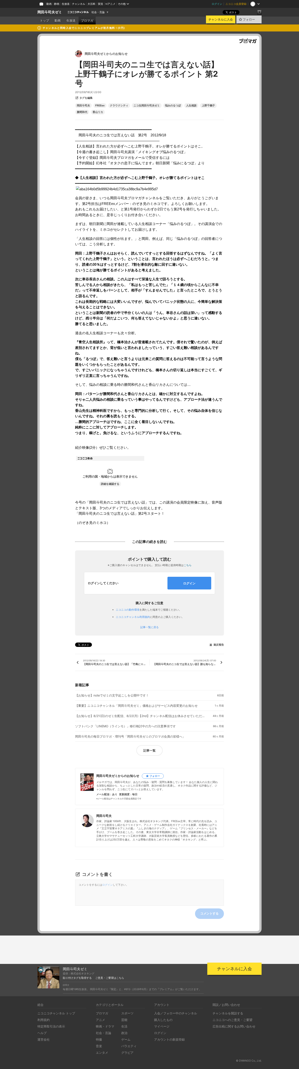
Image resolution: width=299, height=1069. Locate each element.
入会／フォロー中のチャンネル (175, 1013)
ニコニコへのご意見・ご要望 (232, 1020)
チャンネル (78, 3)
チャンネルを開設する (228, 1013)
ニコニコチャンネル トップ (56, 1013)
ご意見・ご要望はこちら (109, 978)
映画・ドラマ (105, 1026)
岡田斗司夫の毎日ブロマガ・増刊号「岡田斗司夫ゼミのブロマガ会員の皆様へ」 (130, 736)
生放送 (66, 3)
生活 (124, 1026)
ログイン (217, 3)
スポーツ (127, 1013)
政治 (124, 1033)
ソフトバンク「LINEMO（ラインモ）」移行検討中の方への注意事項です (125, 726)
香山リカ (98, 112)
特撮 (99, 1039)
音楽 (99, 1046)
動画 (49, 3)
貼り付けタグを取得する (77, 978)
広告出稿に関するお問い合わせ (234, 1026)
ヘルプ (42, 1033)
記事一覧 (149, 750)
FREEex (100, 105)
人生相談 (191, 105)
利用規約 (43, 1020)
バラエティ (129, 1046)
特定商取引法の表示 (51, 1026)
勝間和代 (82, 112)
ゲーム (125, 1039)
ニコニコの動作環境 (127, 609)
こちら (188, 565)
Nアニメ (110, 3)
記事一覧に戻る (149, 627)
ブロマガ (87, 20)
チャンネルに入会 (220, 19)
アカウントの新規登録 (169, 1039)
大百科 (91, 3)
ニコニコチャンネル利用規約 (133, 617)
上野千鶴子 (208, 105)
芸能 (124, 1020)
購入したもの (163, 1020)
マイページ (161, 1026)
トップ (44, 20)
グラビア (127, 1052)
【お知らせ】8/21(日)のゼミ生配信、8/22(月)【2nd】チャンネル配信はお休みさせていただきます (140, 715)
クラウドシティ (119, 105)
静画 (56, 3)
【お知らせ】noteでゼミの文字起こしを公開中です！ (112, 695)
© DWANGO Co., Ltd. (249, 1060)
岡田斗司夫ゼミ (49, 12)
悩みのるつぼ (173, 105)
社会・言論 (98, 12)
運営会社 (43, 1039)
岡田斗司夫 (83, 105)
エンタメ (102, 1052)
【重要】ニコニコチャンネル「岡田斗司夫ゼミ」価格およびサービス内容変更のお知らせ (136, 705)
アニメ (100, 1020)
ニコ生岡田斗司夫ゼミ (147, 105)
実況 (100, 3)
